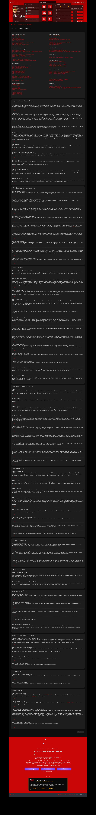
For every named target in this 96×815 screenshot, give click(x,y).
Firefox (43, 788)
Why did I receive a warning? (18, 75)
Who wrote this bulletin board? (55, 85)
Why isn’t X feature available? (55, 86)
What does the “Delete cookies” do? (20, 46)
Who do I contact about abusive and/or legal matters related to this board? (65, 87)
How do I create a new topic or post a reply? (21, 64)
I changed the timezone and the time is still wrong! (23, 54)
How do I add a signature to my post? (20, 67)
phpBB (74, 226)
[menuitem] (12, 2)
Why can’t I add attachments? (18, 73)
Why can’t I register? (16, 38)
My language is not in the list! (18, 55)
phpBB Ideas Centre (70, 702)
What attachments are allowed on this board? (58, 79)
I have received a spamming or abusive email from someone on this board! (65, 51)
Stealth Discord (64, 769)
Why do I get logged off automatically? (20, 44)
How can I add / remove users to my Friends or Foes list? (61, 57)
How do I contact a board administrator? (57, 88)
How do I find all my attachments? (56, 80)
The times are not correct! (18, 52)
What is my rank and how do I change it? (21, 59)
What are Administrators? (54, 35)
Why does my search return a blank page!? (58, 64)
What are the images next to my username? (21, 56)
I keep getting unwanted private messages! (58, 50)
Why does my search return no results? (57, 62)
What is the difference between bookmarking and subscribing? (62, 71)
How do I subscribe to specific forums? (57, 73)
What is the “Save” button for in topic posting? (22, 77)
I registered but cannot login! (18, 39)
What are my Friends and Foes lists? (56, 56)
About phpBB (34, 696)
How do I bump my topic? (17, 80)
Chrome (34, 788)
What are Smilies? (16, 87)
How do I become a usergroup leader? (57, 40)
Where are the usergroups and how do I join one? (59, 39)
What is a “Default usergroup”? (55, 43)
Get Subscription (31, 769)
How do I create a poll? (17, 68)
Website (51, 788)
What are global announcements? (19, 89)
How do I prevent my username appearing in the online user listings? (27, 51)
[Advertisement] (48, 806)
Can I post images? (16, 88)
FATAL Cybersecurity (48, 771)
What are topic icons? (17, 94)
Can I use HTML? (16, 85)
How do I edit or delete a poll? (18, 71)
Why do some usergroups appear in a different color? (60, 42)
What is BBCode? (16, 84)
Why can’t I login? (16, 40)
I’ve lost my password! (17, 43)
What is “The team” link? (54, 44)
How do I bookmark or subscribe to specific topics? (59, 72)
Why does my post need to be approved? (21, 78)
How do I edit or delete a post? (19, 66)
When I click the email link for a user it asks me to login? (24, 60)
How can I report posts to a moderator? (20, 76)
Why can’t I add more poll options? (19, 70)
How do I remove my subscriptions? (56, 74)
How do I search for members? (55, 65)
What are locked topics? (17, 93)
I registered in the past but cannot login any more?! (23, 42)
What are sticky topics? (17, 92)
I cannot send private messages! (56, 49)
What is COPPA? (15, 37)
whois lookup (32, 711)
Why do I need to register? (18, 35)
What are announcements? (18, 91)
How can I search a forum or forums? (56, 61)
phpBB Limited (48, 694)
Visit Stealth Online (48, 769)
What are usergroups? (53, 38)
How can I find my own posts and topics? (57, 66)
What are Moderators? (53, 37)
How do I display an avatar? (18, 57)
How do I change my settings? (18, 50)
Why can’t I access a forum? (18, 72)
